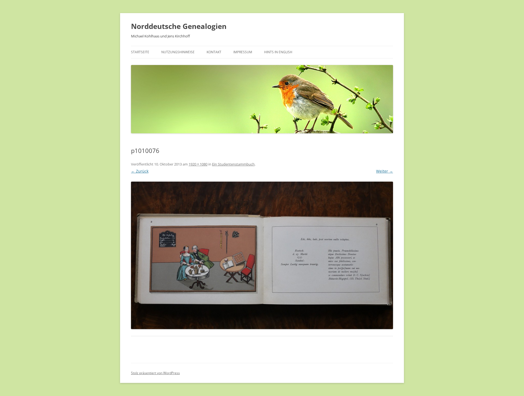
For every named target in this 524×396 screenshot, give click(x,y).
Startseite (140, 52)
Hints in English (278, 52)
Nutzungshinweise (178, 52)
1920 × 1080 (198, 164)
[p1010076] (262, 255)
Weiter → (384, 171)
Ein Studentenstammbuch (233, 164)
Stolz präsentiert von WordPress (155, 373)
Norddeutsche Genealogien (179, 26)
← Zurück (139, 171)
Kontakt (214, 52)
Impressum (242, 52)
